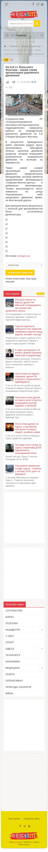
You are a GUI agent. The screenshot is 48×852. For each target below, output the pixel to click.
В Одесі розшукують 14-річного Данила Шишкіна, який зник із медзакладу (28, 353)
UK (6, 60)
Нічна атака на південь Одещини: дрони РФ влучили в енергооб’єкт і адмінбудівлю (28, 377)
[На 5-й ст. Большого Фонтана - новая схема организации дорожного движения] (24, 104)
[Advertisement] (24, 518)
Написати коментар (21, 272)
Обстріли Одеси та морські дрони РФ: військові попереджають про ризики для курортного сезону (23, 305)
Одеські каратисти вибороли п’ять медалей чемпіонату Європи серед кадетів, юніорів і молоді (28, 330)
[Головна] (5, 46)
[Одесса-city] (24, 14)
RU (11, 60)
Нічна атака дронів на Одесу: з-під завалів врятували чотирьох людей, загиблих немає (27, 428)
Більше (41, 294)
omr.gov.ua (24, 256)
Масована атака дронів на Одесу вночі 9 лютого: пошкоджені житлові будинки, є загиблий (28, 401)
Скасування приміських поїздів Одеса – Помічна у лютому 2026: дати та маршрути (28, 469)
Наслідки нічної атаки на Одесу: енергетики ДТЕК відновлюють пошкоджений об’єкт (28, 449)
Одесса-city (15, 842)
